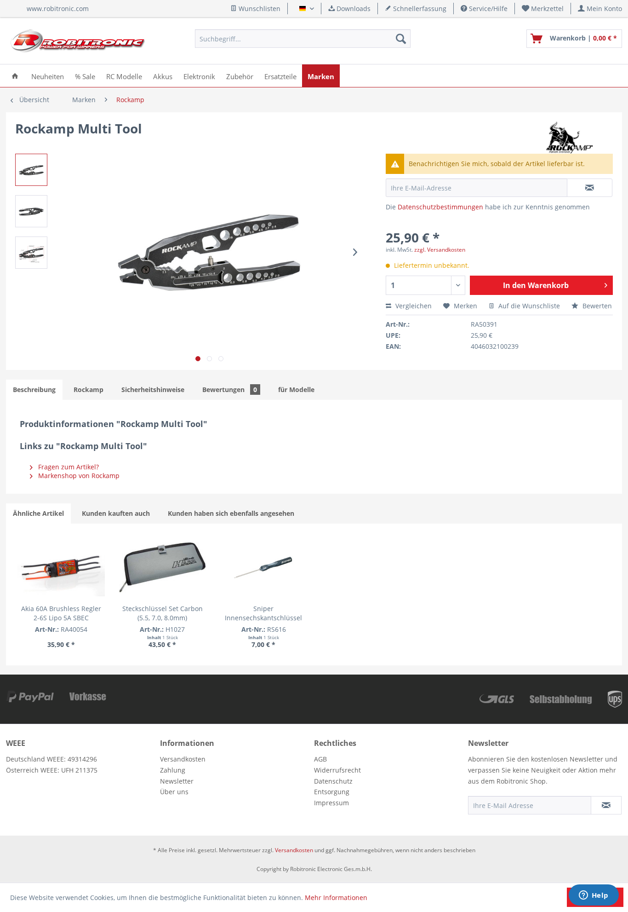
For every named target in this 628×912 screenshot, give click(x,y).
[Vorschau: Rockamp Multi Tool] (31, 170)
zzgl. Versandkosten (439, 250)
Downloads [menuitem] (353, 8)
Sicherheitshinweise (152, 389)
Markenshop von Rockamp (78, 475)
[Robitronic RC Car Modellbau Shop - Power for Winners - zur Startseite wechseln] (78, 40)
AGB (320, 759)
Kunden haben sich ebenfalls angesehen (231, 513)
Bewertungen (229, 389)
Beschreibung (34, 389)
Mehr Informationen (336, 897)
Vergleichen (413, 305)
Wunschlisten (258, 8)
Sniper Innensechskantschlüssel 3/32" (263, 613)
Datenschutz (333, 781)
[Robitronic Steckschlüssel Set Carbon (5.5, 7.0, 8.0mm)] (162, 567)
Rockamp (88, 389)
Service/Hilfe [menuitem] (487, 8)
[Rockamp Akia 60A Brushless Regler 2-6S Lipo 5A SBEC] (61, 567)
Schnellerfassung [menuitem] (418, 8)
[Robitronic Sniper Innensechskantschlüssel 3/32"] (263, 567)
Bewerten (596, 305)
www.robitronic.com (58, 8)
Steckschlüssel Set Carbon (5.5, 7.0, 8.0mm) (162, 613)
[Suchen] (401, 38)
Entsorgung (331, 791)
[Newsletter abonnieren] (606, 805)
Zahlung (172, 770)
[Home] (15, 75)
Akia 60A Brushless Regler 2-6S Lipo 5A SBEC (61, 613)
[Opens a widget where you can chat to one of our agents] (593, 895)
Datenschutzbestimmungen (440, 206)
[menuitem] (543, 8)
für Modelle (296, 389)
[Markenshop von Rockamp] (568, 137)
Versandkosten (183, 759)
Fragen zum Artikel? (67, 466)
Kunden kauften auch (116, 513)
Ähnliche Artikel (38, 513)
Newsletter (177, 781)
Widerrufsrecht (337, 770)
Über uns (174, 791)
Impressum (331, 802)
